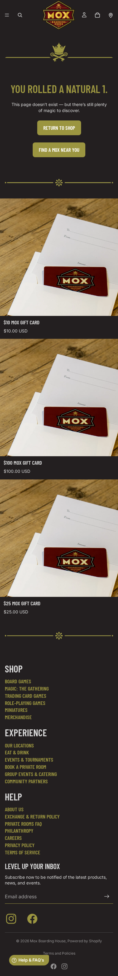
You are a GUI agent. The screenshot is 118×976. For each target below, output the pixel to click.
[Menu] (7, 15)
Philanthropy (19, 830)
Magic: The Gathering (27, 688)
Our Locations (19, 745)
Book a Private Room (25, 766)
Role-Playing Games (25, 703)
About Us (14, 809)
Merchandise (18, 717)
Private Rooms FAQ (23, 823)
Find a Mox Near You (59, 149)
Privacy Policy (19, 845)
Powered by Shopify (84, 941)
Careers (13, 837)
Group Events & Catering (31, 774)
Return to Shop (59, 127)
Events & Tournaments (29, 759)
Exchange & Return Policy (32, 816)
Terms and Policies (59, 953)
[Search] (20, 15)
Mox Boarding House (48, 941)
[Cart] (97, 15)
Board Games (18, 681)
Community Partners (26, 781)
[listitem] (12, 920)
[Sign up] (106, 896)
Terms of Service (22, 852)
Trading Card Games (25, 695)
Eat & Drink (17, 752)
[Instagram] (64, 966)
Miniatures (16, 709)
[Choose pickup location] (110, 15)
